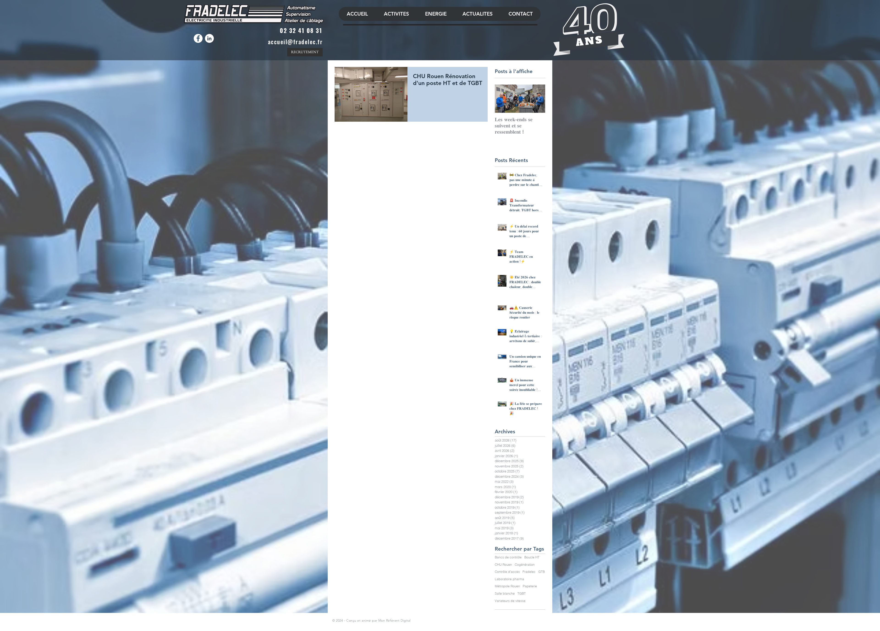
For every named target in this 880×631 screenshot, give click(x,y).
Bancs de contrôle (508, 557)
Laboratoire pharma (509, 579)
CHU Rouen (503, 564)
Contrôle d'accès (507, 572)
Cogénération (525, 564)
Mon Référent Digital (394, 620)
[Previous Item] (502, 98)
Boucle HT (531, 557)
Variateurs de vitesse (510, 601)
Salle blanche (505, 593)
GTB (541, 572)
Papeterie (530, 586)
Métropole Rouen (507, 586)
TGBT (521, 593)
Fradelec (529, 572)
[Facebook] (198, 38)
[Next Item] (538, 98)
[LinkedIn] (209, 38)
